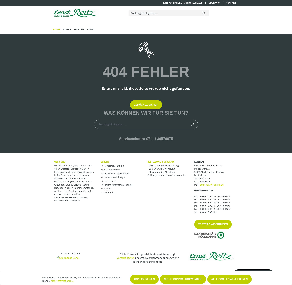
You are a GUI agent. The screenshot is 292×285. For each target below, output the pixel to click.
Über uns (214, 3)
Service (105, 161)
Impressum (109, 181)
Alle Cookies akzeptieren (229, 279)
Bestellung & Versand (161, 161)
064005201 (204, 178)
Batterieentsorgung (113, 165)
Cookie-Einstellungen (114, 177)
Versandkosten (125, 258)
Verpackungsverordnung (116, 173)
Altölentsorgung (111, 169)
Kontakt (231, 3)
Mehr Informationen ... (62, 280)
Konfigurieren (144, 279)
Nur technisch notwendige (183, 279)
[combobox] (163, 13)
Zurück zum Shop (146, 104)
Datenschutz (110, 192)
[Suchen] (203, 13)
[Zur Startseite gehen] (75, 12)
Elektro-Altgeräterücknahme (118, 184)
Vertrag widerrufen (213, 224)
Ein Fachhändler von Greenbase (182, 3)
